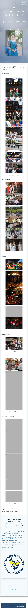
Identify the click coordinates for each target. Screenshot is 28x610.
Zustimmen (20, 606)
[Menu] (14, 8)
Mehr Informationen (11, 606)
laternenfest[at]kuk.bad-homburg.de (11, 539)
